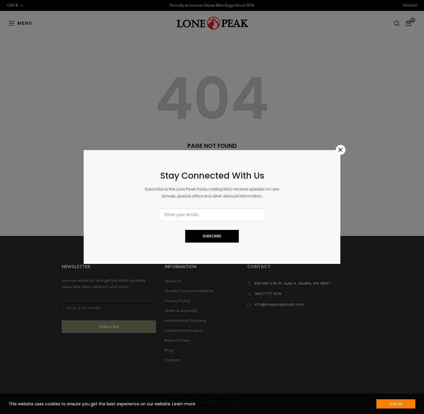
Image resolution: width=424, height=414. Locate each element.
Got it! (395, 404)
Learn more (183, 404)
